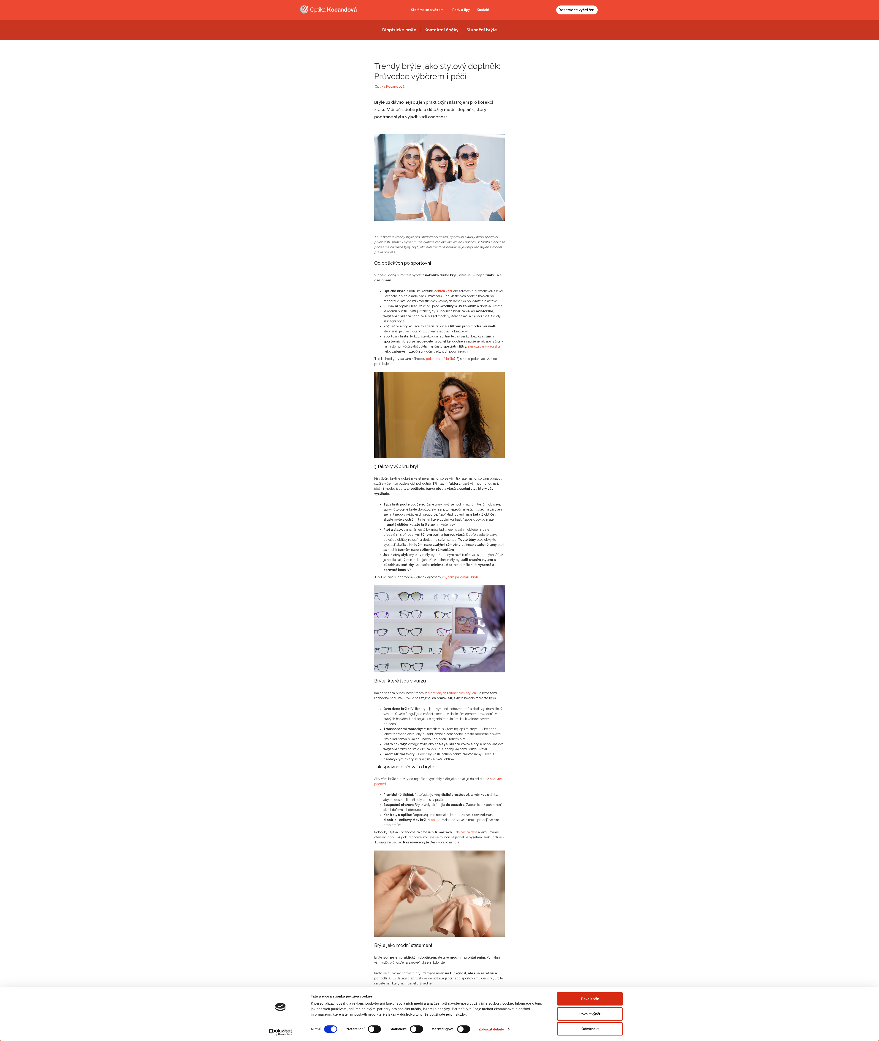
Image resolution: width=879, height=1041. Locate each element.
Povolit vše (590, 999)
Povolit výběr (589, 1014)
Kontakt (483, 10)
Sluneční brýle (482, 29)
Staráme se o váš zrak (428, 10)
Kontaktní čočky (441, 29)
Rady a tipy (461, 10)
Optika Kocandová (389, 86)
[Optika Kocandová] (328, 9)
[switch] (374, 1029)
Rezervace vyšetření (577, 10)
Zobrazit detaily (491, 1029)
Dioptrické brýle (399, 29)
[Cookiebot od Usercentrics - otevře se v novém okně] (280, 1032)
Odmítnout (590, 1029)
